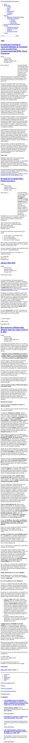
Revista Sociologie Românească (12, 24)
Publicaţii (9, 30)
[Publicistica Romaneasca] (8, 691)
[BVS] (6, 688)
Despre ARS (7, 5)
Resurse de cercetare (12, 31)
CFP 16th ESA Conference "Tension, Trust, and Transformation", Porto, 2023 (16, 717)
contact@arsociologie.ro (7, 289)
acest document (24, 289)
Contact (6, 33)
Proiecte (6, 15)
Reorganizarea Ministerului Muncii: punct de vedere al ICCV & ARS (14, 329)
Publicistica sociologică (13, 18)
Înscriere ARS (10, 11)
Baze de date (13, 23)
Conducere (10, 12)
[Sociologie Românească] (3, 685)
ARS (10, 59)
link (12, 225)
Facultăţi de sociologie (12, 27)
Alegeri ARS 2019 (8, 263)
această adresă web (14, 249)
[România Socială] (5, 694)
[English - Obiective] (3, 37)
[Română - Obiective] (1, 37)
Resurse (6, 25)
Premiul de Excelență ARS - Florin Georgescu (12, 180)
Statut (8, 10)
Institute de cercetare (12, 28)
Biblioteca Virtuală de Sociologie (15, 17)
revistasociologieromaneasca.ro (9, 173)
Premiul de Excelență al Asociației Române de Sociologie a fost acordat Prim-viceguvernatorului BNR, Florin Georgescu (14, 49)
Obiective (9, 14)
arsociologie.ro (21, 169)
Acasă (5, 4)
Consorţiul (13, 21)
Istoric (8, 8)
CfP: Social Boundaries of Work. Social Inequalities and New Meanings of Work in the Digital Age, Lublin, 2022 (15, 731)
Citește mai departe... (9, 713)
